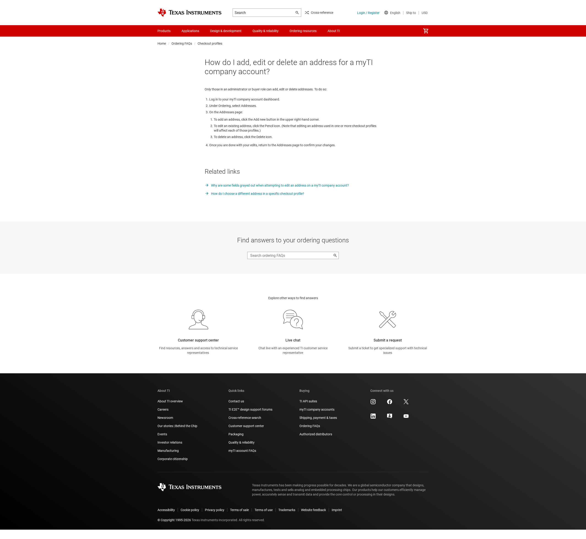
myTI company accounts (316, 409)
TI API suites (308, 401)
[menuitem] (426, 31)
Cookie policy (190, 510)
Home (161, 43)
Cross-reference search (244, 418)
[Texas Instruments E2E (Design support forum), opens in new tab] (389, 418)
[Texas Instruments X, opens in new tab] (406, 403)
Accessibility (166, 510)
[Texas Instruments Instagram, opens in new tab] (373, 403)
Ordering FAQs (181, 43)
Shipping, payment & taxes (318, 418)
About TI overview (170, 401)
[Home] (189, 12)
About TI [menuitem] (334, 31)
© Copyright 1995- (174, 520)
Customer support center (246, 426)
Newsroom (165, 418)
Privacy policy (214, 510)
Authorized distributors (315, 434)
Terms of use (264, 510)
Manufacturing (168, 450)
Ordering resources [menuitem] (303, 31)
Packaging (236, 434)
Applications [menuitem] (190, 31)
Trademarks (286, 510)
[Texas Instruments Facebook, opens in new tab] (389, 403)
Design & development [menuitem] (225, 31)
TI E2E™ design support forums (250, 409)
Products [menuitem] (164, 31)
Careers (162, 409)
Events (162, 434)
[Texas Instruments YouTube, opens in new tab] (406, 418)
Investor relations (169, 442)
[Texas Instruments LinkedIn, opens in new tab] (373, 418)
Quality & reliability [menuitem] (265, 31)
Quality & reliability (241, 442)
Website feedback (313, 510)
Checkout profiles (210, 43)
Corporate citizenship (172, 459)
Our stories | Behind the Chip (177, 426)
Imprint (337, 510)
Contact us (236, 401)
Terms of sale (239, 510)
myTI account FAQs (242, 450)
